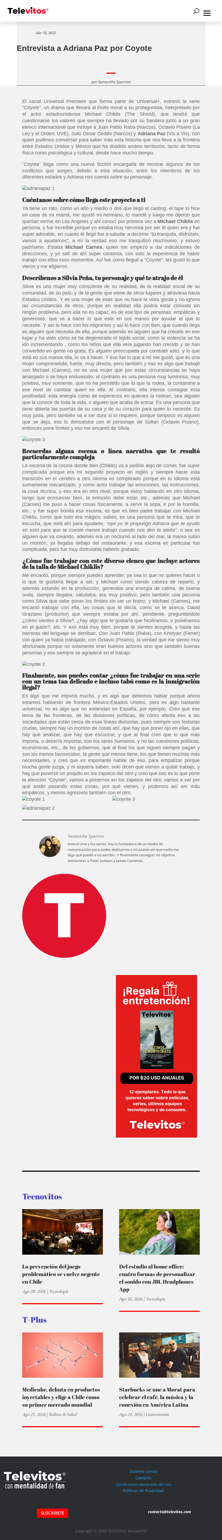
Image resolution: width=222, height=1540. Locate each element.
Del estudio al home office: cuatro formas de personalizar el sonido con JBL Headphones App (157, 1278)
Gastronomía (157, 1414)
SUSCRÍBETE (52, 1513)
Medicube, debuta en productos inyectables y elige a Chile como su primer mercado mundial (61, 1397)
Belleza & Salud (63, 1414)
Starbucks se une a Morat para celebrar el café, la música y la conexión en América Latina (157, 1397)
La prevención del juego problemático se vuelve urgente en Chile (61, 1274)
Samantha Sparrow (114, 81)
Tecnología (58, 1291)
